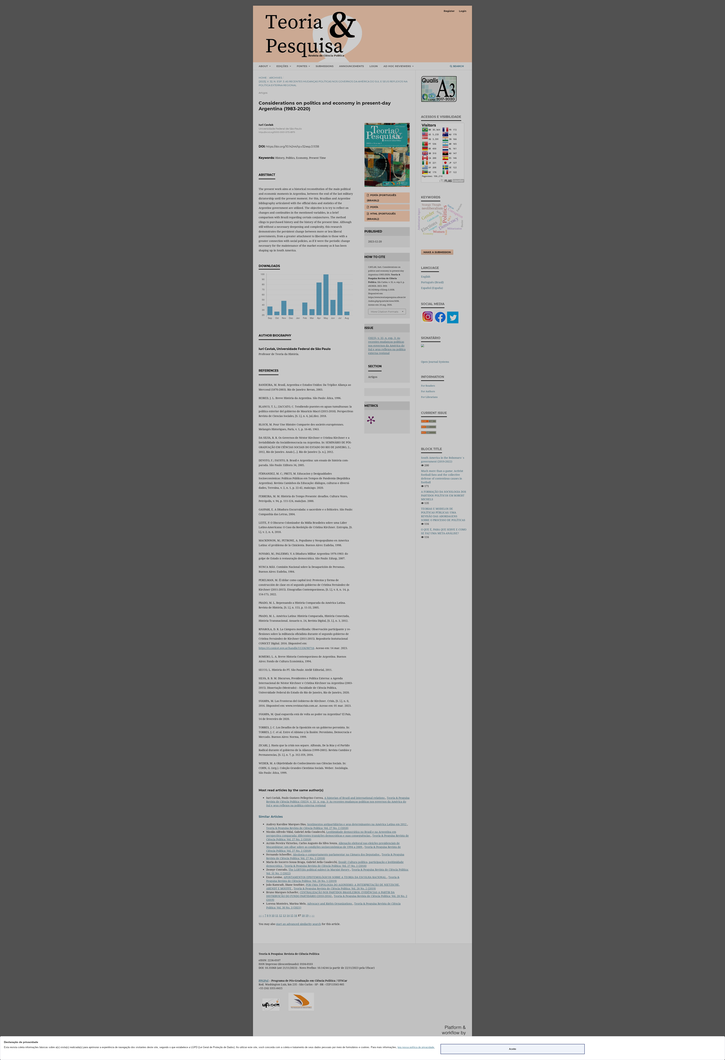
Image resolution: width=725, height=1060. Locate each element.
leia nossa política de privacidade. (416, 1047)
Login (462, 10)
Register (449, 10)
